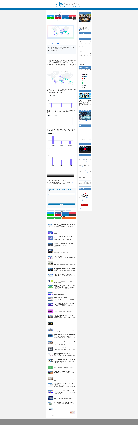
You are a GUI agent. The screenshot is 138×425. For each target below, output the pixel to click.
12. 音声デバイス (85, 62)
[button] (72, 18)
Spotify (82, 106)
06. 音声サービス (85, 51)
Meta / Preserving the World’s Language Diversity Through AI (56, 43)
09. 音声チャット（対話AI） (85, 57)
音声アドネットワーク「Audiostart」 (84, 197)
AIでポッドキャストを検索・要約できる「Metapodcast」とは (84, 129)
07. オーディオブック (85, 53)
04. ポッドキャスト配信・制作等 (85, 48)
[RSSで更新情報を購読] (69, 218)
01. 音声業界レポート (85, 41)
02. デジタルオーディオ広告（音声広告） (85, 44)
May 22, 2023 (57, 52)
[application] (85, 149)
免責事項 (81, 207)
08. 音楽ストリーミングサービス (85, 55)
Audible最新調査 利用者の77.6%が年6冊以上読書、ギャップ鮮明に (85, 140)
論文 (73, 182)
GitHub (48, 183)
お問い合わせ (81, 208)
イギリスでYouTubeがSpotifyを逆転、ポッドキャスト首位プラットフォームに (85, 137)
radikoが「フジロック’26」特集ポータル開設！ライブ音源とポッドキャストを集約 (85, 134)
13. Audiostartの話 (85, 64)
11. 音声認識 (85, 60)
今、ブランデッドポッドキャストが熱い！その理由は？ (85, 132)
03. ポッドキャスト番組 (85, 46)
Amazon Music (86, 106)
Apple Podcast (84, 105)
